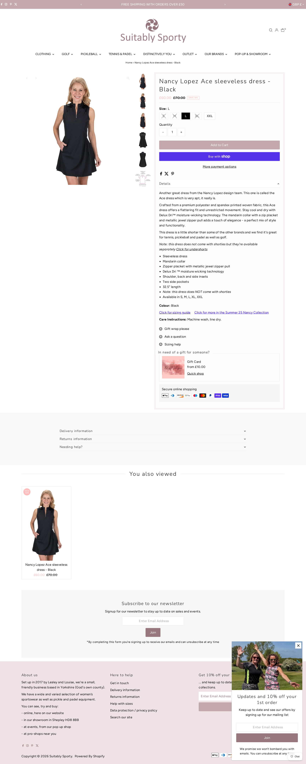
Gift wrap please (177, 329)
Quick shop (195, 373)
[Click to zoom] (128, 78)
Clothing (43, 54)
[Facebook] (1, 4)
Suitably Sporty (60, 756)
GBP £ (297, 4)
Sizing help (173, 344)
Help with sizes (121, 704)
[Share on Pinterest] (172, 174)
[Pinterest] (11, 4)
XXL (209, 116)
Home (129, 62)
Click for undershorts (191, 249)
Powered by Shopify (90, 756)
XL (198, 117)
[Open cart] (283, 30)
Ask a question (175, 337)
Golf (66, 54)
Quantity (165, 125)
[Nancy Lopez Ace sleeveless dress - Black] (46, 524)
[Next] (225, 4)
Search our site (121, 717)
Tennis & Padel (121, 54)
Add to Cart (219, 145)
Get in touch (119, 683)
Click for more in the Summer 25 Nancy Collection (231, 312)
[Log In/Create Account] (276, 30)
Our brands (215, 54)
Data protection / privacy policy (133, 710)
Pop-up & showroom (251, 54)
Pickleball (89, 54)
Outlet (188, 54)
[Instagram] (6, 4)
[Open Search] (270, 30)
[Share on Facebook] (161, 174)
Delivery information (125, 690)
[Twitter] (15, 4)
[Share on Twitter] (167, 174)
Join (153, 632)
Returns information (125, 697)
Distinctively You (157, 54)
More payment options (219, 167)
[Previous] (81, 4)
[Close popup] (298, 645)
